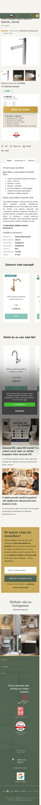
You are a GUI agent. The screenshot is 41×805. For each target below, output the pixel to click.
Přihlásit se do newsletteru (20, 578)
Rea (16, 249)
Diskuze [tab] (31, 160)
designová (19, 243)
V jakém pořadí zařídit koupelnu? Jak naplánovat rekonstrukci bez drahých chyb (19, 500)
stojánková (19, 246)
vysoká (18, 252)
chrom (29, 188)
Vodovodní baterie (23, 237)
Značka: (7, 33)
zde (25, 400)
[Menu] (37, 16)
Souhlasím (21, 404)
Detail (16, 316)
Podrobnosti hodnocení (28, 31)
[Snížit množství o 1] (5, 103)
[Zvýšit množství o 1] (14, 103)
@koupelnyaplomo (20, 610)
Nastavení (19, 411)
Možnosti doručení (11, 86)
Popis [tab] (9, 160)
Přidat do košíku (20, 109)
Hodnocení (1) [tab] (19, 160)
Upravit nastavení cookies (24, 800)
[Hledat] (17, 16)
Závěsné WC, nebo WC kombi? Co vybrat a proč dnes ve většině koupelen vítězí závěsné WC (20, 451)
